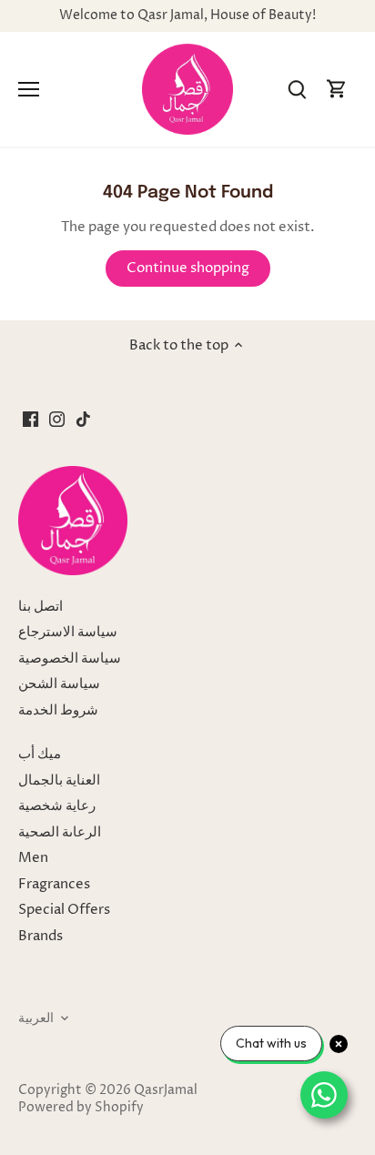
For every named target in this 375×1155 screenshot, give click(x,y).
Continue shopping (188, 268)
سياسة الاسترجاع (67, 632)
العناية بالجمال (59, 780)
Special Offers (64, 909)
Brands (40, 936)
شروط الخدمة (58, 710)
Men (33, 857)
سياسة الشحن (59, 684)
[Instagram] (57, 419)
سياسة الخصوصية (69, 658)
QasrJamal (166, 1090)
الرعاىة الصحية (59, 832)
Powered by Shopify (81, 1107)
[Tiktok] (83, 419)
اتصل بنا (40, 606)
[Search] (297, 90)
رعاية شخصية (57, 806)
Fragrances (54, 884)
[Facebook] (30, 419)
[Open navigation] (28, 89)
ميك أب (39, 754)
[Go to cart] (337, 90)
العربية (36, 1018)
